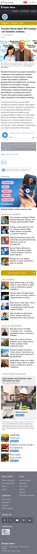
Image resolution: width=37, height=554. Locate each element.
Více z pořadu (8, 280)
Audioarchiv (24, 11)
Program (15, 11)
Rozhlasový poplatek (27, 495)
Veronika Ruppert (12, 154)
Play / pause (5, 135)
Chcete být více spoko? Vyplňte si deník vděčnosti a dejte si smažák (21, 261)
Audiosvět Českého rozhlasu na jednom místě (16, 209)
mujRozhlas (5, 177)
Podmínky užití (24, 546)
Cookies (4, 546)
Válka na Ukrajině (8, 480)
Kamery (33, 11)
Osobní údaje (13, 546)
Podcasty (5, 505)
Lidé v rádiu (23, 486)
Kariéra (21, 489)
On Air (3, 37)
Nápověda (23, 483)
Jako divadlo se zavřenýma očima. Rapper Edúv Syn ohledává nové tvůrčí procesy (22, 315)
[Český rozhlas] (7, 2)
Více (22, 23)
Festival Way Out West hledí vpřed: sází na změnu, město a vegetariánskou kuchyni (22, 295)
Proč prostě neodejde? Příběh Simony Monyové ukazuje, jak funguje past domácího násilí (22, 219)
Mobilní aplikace (8, 508)
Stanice (4, 486)
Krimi (5, 187)
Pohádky (6, 191)
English (4, 548)
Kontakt (22, 492)
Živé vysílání (7, 200)
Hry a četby (7, 182)
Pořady (14, 23)
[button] (33, 138)
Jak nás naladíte (25, 480)
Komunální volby (8, 483)
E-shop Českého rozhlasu (14, 374)
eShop (4, 489)
